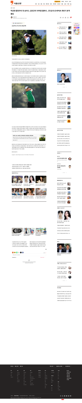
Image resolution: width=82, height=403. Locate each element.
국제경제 (31, 372)
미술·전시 (46, 375)
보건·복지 (18, 381)
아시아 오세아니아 (32, 378)
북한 (11, 375)
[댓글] (70, 18)
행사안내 (12, 366)
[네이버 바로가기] (68, 396)
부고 (51, 390)
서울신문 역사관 (69, 372)
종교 (45, 380)
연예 (68, 4)
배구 (58, 378)
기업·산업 (25, 372)
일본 (30, 375)
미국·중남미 (31, 380)
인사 (51, 387)
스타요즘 (59, 389)
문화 (51, 4)
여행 (45, 381)
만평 (51, 382)
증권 (24, 380)
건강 (45, 383)
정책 (24, 383)
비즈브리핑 (25, 384)
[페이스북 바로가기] (60, 396)
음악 (45, 372)
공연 (45, 387)
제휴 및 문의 (16, 366)
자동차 (24, 377)
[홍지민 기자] (12, 17)
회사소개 (68, 370)
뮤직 (58, 388)
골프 (14, 7)
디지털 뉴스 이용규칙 (31, 395)
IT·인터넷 (25, 381)
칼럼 (51, 379)
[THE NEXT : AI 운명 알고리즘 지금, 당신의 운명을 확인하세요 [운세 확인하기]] (76, 28)
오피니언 (58, 4)
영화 (45, 386)
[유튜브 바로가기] (66, 396)
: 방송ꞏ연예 (60, 208)
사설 (51, 377)
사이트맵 (68, 379)
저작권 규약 (68, 376)
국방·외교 (12, 377)
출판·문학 (46, 377)
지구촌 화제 (31, 383)
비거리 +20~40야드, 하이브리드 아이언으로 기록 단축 (23, 135)
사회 (38, 4)
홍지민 (14, 17)
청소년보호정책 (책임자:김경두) (24, 395)
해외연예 (59, 386)
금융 (24, 375)
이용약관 (12, 395)
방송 (58, 383)
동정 (51, 388)
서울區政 (39, 375)
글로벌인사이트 (32, 384)
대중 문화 (46, 378)
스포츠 (65, 4)
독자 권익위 (68, 373)
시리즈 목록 (52, 372)
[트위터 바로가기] (62, 396)
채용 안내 (21, 366)
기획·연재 (54, 4)
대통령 (11, 372)
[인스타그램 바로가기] (64, 396)
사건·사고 (18, 372)
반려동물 (46, 384)
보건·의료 (18, 380)
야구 (58, 372)
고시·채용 (39, 377)
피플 (62, 4)
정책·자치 (47, 4)
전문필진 (52, 380)
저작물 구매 (68, 375)
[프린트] (65, 18)
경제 (41, 4)
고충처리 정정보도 (69, 378)
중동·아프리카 (32, 377)
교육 (17, 377)
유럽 (30, 381)
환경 (17, 375)
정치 (36, 4)
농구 (58, 377)
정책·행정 (39, 372)
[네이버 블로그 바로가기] (70, 396)
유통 (24, 378)
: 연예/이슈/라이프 (61, 263)
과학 (17, 378)
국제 (44, 4)
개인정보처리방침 (16, 395)
